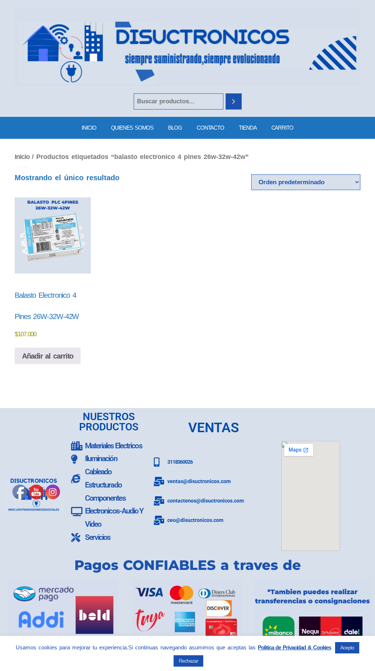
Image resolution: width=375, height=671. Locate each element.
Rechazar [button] (188, 661)
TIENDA (247, 128)
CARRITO (282, 128)
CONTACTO (210, 128)
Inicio (22, 156)
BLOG (175, 128)
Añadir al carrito (47, 356)
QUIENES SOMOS (132, 128)
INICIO (89, 128)
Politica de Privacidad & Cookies (294, 647)
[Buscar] (234, 101)
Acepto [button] (347, 647)
